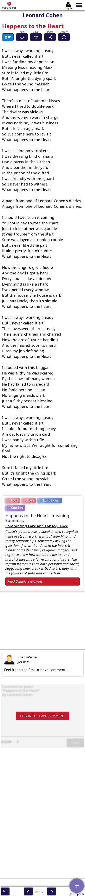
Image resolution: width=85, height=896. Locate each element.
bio (5, 891)
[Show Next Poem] (51, 891)
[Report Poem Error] (64, 37)
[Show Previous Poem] (28, 891)
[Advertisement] (42, 620)
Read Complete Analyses (24, 581)
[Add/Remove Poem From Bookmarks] (36, 37)
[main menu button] (79, 5)
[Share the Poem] (50, 37)
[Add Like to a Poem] (22, 37)
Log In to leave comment (42, 716)
